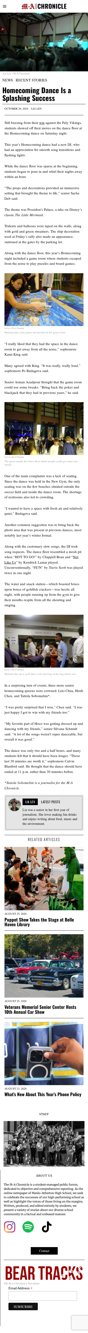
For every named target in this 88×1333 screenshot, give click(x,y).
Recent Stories (31, 79)
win (42, 122)
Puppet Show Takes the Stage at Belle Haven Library (39, 922)
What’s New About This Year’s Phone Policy (42, 1094)
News (7, 79)
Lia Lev (36, 108)
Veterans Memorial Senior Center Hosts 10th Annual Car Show (40, 1009)
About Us (44, 1175)
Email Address (20, 1288)
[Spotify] (28, 1227)
